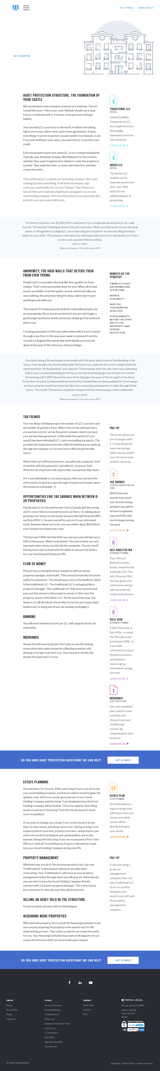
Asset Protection (53, 1005)
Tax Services (51, 1046)
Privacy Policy (128, 1063)
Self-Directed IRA (53, 1042)
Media (9, 1014)
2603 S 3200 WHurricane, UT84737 (129, 1013)
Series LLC (50, 1019)
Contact (87, 1009)
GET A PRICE (127, 8)
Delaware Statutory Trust (57, 1023)
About (9, 1005)
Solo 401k (49, 1037)
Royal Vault (88, 1005)
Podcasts (10, 1019)
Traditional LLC (52, 1014)
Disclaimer (116, 1063)
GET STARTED (21, 56)
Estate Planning (52, 1009)
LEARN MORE (118, 145)
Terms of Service (144, 1063)
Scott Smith (12, 1009)
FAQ (85, 1014)
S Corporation (51, 1032)
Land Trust (50, 1028)
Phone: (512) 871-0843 (133, 1005)
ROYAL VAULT (146, 8)
